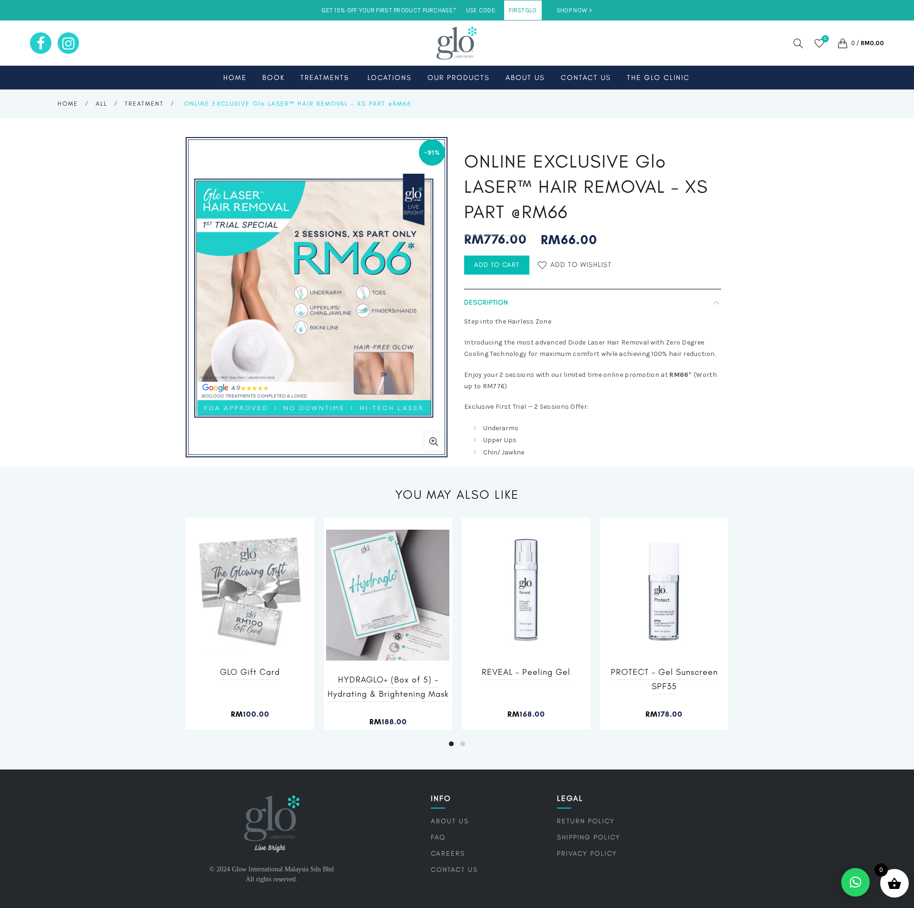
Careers (448, 853)
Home (235, 77)
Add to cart (496, 265)
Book (273, 77)
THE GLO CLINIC (658, 77)
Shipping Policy (588, 837)
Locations (390, 77)
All (101, 103)
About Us (525, 77)
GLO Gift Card (250, 672)
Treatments (324, 77)
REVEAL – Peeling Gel (526, 672)
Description (486, 302)
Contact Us (586, 77)
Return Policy (586, 821)
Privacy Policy (587, 853)
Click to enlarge (434, 442)
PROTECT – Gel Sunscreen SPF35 (664, 679)
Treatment (144, 103)
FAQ (438, 837)
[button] (855, 882)
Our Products (458, 77)
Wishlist (825, 38)
